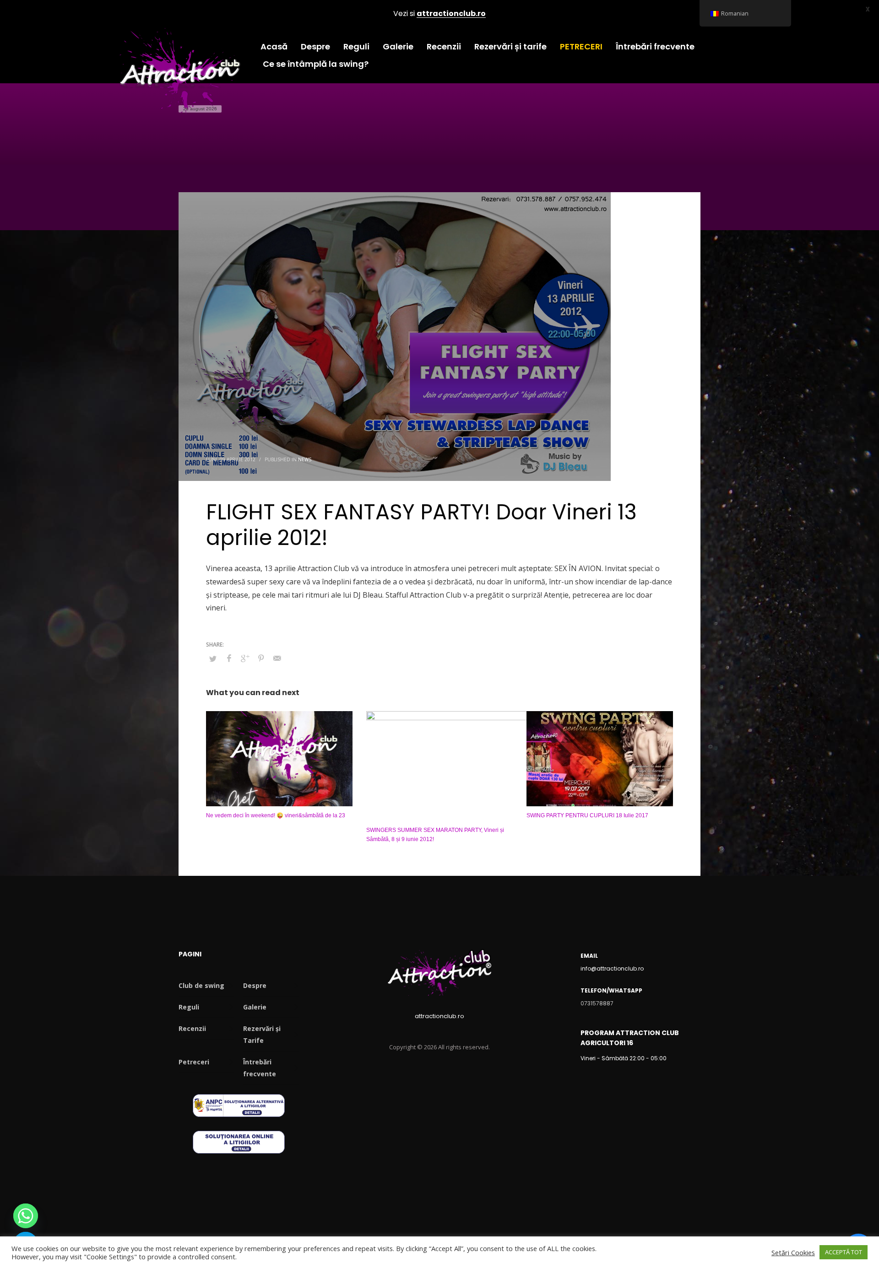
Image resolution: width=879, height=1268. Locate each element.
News (304, 459)
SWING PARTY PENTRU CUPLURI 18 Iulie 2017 (587, 815)
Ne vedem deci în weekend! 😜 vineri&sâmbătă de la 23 (275, 815)
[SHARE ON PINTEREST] (261, 658)
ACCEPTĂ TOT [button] (843, 1252)
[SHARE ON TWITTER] (213, 658)
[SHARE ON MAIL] (277, 658)
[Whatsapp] (25, 1215)
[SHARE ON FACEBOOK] (229, 658)
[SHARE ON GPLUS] (245, 658)
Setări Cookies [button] (793, 1252)
